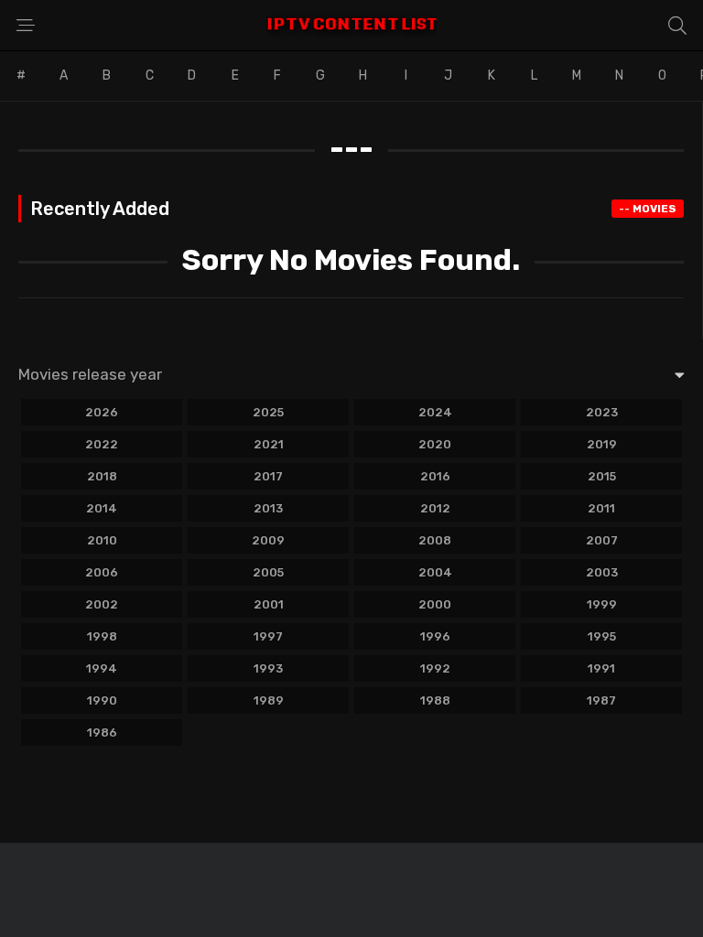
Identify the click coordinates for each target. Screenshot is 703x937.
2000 (434, 604)
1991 (601, 668)
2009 (268, 540)
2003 (602, 572)
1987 (601, 700)
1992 (435, 668)
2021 (269, 444)
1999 (602, 604)
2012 (435, 508)
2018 (102, 476)
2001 (269, 604)
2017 (268, 476)
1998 (102, 636)
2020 (434, 444)
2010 (102, 540)
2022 (101, 444)
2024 (435, 412)
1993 (268, 668)
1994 (101, 668)
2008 (434, 540)
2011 (601, 508)
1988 (435, 700)
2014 (101, 508)
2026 (101, 412)
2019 (602, 444)
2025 (268, 412)
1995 (602, 636)
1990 (102, 700)
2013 (268, 508)
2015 (602, 476)
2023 (602, 412)
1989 (269, 700)
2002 (101, 604)
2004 (435, 572)
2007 (602, 540)
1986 (102, 732)
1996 (435, 636)
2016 (435, 476)
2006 (101, 572)
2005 (268, 572)
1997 (268, 636)
